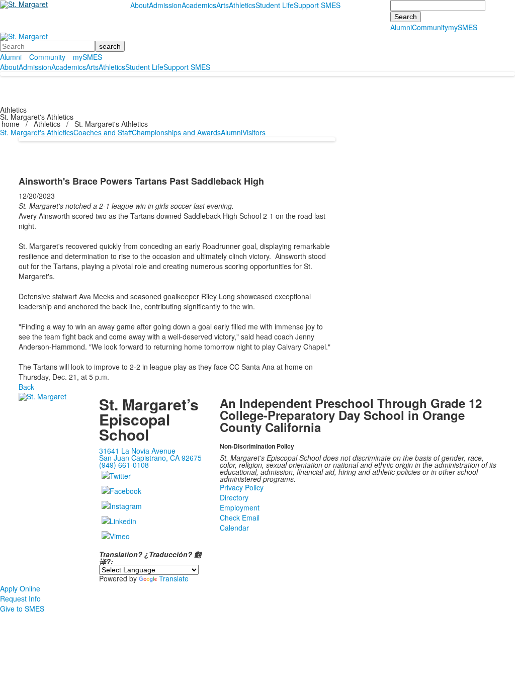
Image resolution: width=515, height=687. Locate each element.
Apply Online (20, 588)
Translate (174, 578)
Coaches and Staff (102, 132)
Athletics (242, 5)
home (12, 124)
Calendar (234, 528)
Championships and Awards (176, 132)
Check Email (240, 517)
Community (430, 27)
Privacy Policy (242, 487)
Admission (165, 5)
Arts (222, 5)
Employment (240, 507)
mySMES (462, 27)
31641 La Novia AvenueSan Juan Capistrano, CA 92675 (150, 454)
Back (26, 387)
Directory (234, 497)
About (139, 5)
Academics (199, 5)
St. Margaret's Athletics (36, 132)
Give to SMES (22, 609)
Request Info (20, 598)
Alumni (401, 27)
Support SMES (317, 5)
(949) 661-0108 (124, 465)
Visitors (254, 132)
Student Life (274, 5)
